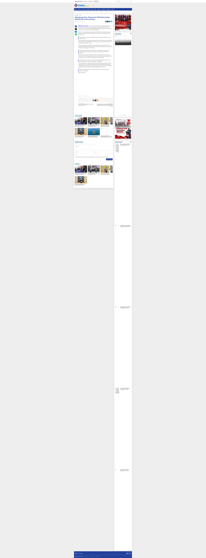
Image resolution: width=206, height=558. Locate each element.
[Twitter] (95, 100)
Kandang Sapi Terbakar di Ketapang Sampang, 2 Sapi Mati (106, 136)
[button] (131, 1)
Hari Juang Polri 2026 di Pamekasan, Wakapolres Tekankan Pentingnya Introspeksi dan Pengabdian (106, 126)
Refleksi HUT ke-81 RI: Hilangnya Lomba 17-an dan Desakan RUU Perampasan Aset (122, 112)
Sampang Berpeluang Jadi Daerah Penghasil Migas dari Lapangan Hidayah (93, 136)
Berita (76, 21)
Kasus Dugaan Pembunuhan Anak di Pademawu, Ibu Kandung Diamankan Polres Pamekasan (125, 145)
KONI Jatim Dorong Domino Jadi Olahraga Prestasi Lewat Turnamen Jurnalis (80, 126)
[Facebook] (93, 100)
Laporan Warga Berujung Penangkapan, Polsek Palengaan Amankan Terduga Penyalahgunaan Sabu (125, 389)
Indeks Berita (97, 556)
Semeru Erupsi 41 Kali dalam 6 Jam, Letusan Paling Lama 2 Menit (86, 104)
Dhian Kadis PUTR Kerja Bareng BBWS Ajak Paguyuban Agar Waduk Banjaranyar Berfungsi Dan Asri (104, 105)
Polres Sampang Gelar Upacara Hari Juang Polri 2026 (93, 126)
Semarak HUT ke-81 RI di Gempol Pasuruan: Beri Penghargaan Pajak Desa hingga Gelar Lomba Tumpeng (125, 470)
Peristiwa (78, 21)
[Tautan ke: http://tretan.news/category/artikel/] (130, 33)
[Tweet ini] (108, 21)
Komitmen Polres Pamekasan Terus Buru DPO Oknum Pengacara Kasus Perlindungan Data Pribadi (80, 136)
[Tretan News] (81, 5)
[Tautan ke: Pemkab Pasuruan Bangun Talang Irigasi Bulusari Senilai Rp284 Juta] (117, 265)
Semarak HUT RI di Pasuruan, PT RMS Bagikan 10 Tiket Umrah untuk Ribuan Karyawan (125, 307)
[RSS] (97, 100)
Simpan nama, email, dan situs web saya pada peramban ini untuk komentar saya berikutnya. (92, 156)
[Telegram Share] (110, 21)
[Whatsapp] (111, 21)
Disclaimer (86, 556)
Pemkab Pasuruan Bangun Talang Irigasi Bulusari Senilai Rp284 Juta (125, 226)
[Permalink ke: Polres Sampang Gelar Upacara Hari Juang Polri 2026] (94, 120)
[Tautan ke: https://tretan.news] (130, 141)
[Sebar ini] (106, 21)
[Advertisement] (95, 83)
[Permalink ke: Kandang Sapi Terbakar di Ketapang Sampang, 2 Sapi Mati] (107, 131)
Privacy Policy (91, 556)
